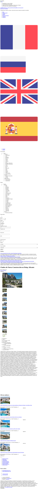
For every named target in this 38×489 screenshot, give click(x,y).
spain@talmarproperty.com (6, 471)
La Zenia (7, 201)
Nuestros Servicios (5, 458)
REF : (1, 236)
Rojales (7, 207)
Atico (6, 162)
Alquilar (3, 14)
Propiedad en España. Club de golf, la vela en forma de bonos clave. (11, 260)
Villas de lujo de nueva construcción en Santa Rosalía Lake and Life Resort (12, 452)
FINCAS (7, 158)
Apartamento (7, 155)
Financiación (4, 459)
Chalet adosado (8, 179)
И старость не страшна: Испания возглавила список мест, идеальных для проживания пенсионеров (17, 261)
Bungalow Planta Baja (9, 164)
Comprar (3, 13)
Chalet (7, 160)
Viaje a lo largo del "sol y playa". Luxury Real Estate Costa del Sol (10, 253)
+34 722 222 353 (5, 474)
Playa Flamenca (8, 205)
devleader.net (9, 478)
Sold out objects (4, 464)
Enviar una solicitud (5, 15)
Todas (4, 153)
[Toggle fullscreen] (2, 456)
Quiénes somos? (4, 12)
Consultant (6, 8)
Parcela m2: (2, 232)
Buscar (2, 249)
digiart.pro (7, 479)
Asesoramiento (4, 460)
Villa (6, 156)
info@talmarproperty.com (6, 470)
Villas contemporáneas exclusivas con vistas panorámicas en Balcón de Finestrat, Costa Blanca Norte (16, 405)
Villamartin (7, 210)
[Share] (1, 456)
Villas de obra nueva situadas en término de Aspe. (8, 440)
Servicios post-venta (5, 461)
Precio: (1, 217)
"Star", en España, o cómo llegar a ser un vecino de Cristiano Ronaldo (11, 262)
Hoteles (7, 176)
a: (0, 219)
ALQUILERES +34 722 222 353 (18, 7)
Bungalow (7, 157)
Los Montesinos (8, 202)
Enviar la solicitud (3, 270)
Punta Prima (7, 206)
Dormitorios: (2, 223)
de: (0, 218)
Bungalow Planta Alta (9, 163)
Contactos (3, 16)
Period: (1, 242)
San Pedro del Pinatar (9, 212)
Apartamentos (7, 180)
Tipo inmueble (2, 151)
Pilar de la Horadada (9, 204)
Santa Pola (7, 208)
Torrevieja (4, 17)
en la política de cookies (8, 487)
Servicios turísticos (5, 463)
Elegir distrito (2, 214)
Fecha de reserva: (3, 239)
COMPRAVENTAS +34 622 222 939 (6, 7)
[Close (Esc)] (0, 456)
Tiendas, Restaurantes (9, 175)
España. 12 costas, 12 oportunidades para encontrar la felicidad (10, 256)
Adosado (6, 161)
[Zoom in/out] (3, 456)
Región (1, 182)
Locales (7, 177)
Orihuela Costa (8, 203)
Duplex (7, 159)
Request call (2, 8)
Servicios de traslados (5, 462)
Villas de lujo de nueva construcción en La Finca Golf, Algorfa (10, 428)
